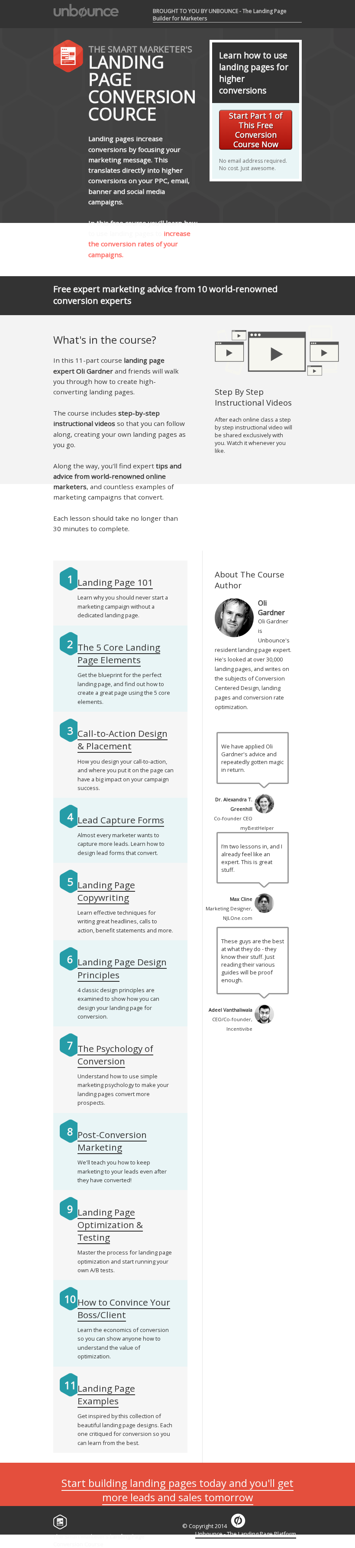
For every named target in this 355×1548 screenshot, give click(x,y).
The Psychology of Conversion (115, 1054)
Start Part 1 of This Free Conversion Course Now (256, 129)
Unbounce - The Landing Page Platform (245, 1534)
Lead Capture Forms (120, 820)
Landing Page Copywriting (106, 891)
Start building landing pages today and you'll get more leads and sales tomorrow (177, 1490)
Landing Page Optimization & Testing (110, 1224)
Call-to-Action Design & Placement (122, 739)
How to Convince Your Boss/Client (123, 1308)
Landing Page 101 (115, 582)
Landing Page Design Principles (122, 968)
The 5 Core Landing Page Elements (118, 653)
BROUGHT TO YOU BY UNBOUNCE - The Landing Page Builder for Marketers (220, 14)
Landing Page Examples (106, 1394)
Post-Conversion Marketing (112, 1141)
